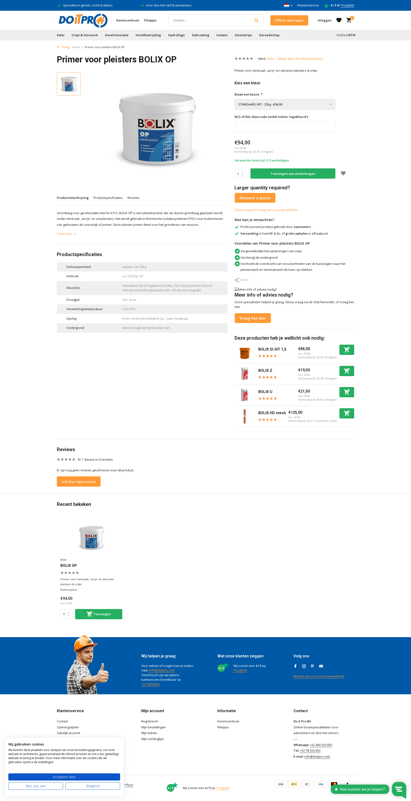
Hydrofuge (176, 35)
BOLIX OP (68, 565)
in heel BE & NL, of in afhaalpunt (284, 233)
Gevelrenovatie (116, 35)
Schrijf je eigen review (79, 481)
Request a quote (255, 198)
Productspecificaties (108, 198)
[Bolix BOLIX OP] (91, 537)
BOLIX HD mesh (272, 413)
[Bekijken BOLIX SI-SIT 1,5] (245, 353)
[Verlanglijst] (339, 20)
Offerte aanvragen (289, 20)
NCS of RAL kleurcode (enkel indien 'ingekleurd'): (271, 117)
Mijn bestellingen (153, 727)
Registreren (149, 721)
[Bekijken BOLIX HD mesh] (245, 416)
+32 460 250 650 (321, 745)
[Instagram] (304, 666)
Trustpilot (347, 5)
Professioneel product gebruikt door (275, 227)
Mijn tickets (149, 733)
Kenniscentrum (127, 20)
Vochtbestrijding (148, 35)
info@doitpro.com (162, 670)
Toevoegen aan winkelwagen (292, 173)
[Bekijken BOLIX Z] (245, 374)
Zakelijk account (68, 733)
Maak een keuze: (248, 94)
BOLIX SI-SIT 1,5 (272, 349)
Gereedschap (269, 35)
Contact (62, 721)
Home (76, 47)
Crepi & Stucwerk (85, 35)
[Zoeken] (256, 20)
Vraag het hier (253, 318)
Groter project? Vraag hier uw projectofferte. (266, 210)
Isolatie (222, 35)
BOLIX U (265, 391)
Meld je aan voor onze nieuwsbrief (319, 676)
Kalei (60, 35)
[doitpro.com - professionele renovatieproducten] (83, 20)
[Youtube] (321, 666)
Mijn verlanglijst (152, 739)
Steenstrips (243, 35)
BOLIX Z (265, 370)
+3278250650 (150, 684)
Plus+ (129, 785)
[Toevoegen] (346, 350)
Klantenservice (308, 5)
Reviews (133, 198)
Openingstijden (68, 727)
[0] (347, 20)
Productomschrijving (73, 198)
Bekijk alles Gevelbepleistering (300, 58)
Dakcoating (200, 35)
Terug (65, 47)
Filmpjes (150, 20)
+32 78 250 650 (310, 750)
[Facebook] (295, 666)
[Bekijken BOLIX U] (245, 395)
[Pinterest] (312, 666)
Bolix (270, 58)
